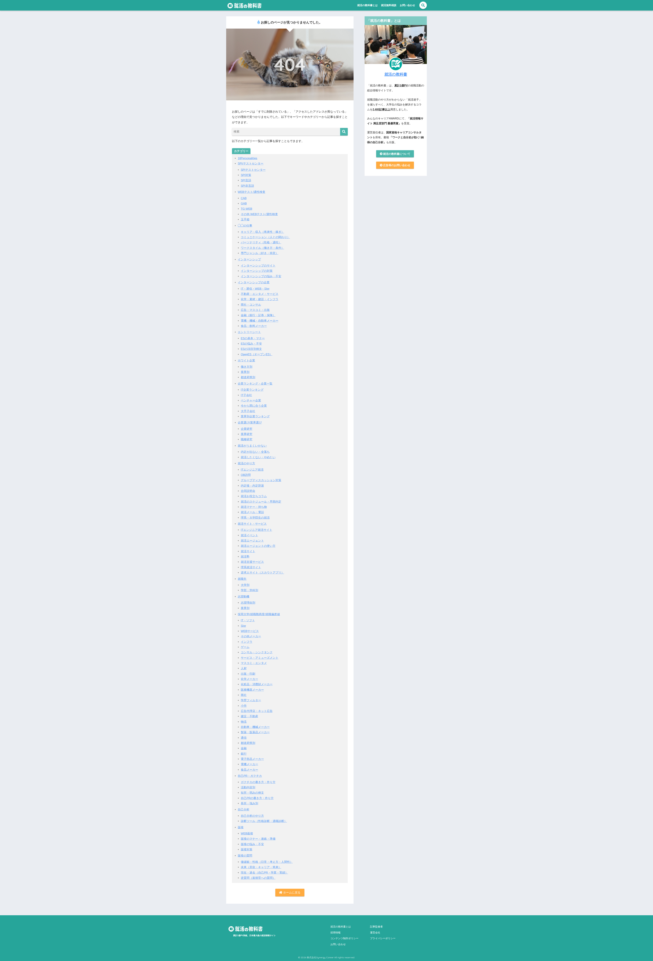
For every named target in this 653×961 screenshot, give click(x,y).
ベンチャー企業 (251, 400)
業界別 (245, 372)
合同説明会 (248, 491)
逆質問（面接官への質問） (258, 878)
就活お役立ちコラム (254, 496)
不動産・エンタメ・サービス (259, 294)
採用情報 (335, 932)
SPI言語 (246, 180)
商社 (244, 695)
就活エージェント (252, 540)
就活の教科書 (395, 74)
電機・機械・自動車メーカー (259, 320)
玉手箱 (245, 219)
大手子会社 (248, 411)
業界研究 (246, 434)
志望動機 (243, 596)
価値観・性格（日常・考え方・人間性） (267, 862)
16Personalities (247, 158)
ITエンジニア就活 (252, 469)
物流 (244, 721)
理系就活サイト (251, 567)
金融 (244, 748)
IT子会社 (246, 395)
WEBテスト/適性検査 (251, 192)
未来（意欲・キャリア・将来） (261, 867)
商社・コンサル (251, 304)
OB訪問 (246, 475)
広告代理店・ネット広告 (257, 711)
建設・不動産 (249, 716)
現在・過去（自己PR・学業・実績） (264, 872)
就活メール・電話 (252, 512)
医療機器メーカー (252, 689)
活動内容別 (248, 787)
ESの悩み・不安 (251, 343)
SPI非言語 (247, 185)
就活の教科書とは (367, 5)
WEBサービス (250, 631)
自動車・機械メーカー (255, 727)
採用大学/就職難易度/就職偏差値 (259, 614)
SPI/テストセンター (250, 163)
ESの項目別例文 (251, 349)
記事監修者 (376, 926)
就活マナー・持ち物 (254, 507)
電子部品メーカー (252, 759)
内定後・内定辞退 (252, 485)
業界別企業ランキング (255, 416)
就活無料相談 (388, 5)
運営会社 (375, 932)
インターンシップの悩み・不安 (261, 276)
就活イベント (249, 535)
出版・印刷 (248, 673)
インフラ (246, 641)
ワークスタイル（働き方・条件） (262, 248)
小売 (244, 705)
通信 (244, 737)
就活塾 (245, 556)
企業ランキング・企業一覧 (255, 383)
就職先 (242, 579)
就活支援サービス (252, 562)
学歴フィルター (251, 700)
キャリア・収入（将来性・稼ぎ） (262, 232)
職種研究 (246, 439)
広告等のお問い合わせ (396, 165)
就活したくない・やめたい (258, 457)
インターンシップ (249, 259)
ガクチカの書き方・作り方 (258, 782)
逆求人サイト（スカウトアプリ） (262, 572)
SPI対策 (246, 175)
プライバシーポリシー (383, 938)
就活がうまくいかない (252, 445)
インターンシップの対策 (257, 270)
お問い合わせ (407, 5)
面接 (241, 827)
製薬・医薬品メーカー (255, 732)
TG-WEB (246, 208)
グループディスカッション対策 (261, 480)
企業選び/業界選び (250, 422)
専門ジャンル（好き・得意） (259, 253)
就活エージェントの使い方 (258, 546)
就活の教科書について (396, 153)
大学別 (245, 585)
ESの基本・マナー (253, 338)
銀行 (244, 753)
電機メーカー (249, 764)
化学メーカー (249, 679)
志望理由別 (248, 602)
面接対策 (246, 849)
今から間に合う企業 (254, 405)
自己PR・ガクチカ (250, 775)
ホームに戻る (291, 892)
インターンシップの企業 (254, 282)
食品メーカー (249, 769)
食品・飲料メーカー (254, 326)
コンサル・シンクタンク (257, 652)
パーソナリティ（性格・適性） (261, 242)
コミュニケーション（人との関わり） (265, 237)
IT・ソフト (248, 620)
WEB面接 (247, 833)
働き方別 (246, 366)
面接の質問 (245, 855)
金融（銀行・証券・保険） (258, 315)
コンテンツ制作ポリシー (344, 938)
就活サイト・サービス (252, 523)
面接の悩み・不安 (252, 844)
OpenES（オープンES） (256, 354)
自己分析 (243, 809)
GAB (244, 203)
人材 (244, 668)
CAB (244, 198)
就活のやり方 (246, 463)
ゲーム (245, 647)
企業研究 (246, 428)
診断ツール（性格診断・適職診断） (264, 821)
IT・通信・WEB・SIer (255, 288)
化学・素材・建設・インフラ (259, 299)
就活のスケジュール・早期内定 (261, 501)
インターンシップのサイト (258, 265)
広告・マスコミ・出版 (255, 310)
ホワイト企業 (246, 360)
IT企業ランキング (252, 389)
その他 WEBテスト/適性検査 (259, 214)
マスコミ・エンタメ (254, 663)
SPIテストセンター (253, 169)
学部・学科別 (249, 590)
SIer (243, 625)
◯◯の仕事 (245, 225)
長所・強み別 (249, 803)
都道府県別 (248, 377)
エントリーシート (249, 332)
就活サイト (248, 551)
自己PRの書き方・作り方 (257, 798)
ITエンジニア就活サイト (256, 530)
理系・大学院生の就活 (255, 517)
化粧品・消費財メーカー (257, 684)
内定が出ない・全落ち (255, 451)
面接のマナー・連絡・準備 (258, 838)
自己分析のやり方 (252, 815)
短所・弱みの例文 (252, 792)
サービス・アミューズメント (259, 657)
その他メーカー (251, 636)
